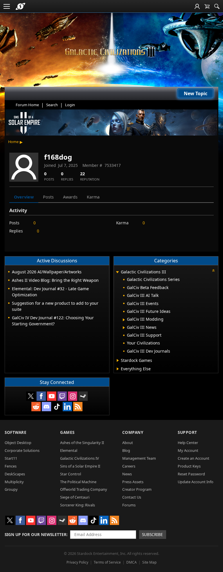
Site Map (149, 562)
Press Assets (132, 481)
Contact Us (131, 497)
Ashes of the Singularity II (82, 442)
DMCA (131, 562)
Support (187, 432)
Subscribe (152, 534)
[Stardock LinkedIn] (67, 406)
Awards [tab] (70, 197)
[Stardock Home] (20, 6)
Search (52, 104)
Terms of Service (107, 562)
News (127, 474)
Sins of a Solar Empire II (80, 466)
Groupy (11, 489)
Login (70, 104)
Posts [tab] (48, 197)
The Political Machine (78, 481)
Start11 (11, 458)
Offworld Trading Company (83, 489)
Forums (129, 505)
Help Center (188, 442)
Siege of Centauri (74, 497)
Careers (128, 466)
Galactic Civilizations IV (79, 458)
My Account (188, 450)
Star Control (70, 474)
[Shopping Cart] (207, 6)
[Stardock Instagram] (72, 396)
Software (15, 432)
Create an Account (193, 458)
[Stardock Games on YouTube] (51, 396)
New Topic (195, 93)
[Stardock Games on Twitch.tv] (62, 396)
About (127, 442)
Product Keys (189, 466)
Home (13, 141)
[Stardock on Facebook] (41, 396)
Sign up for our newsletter (35, 534)
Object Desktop (18, 442)
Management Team (139, 458)
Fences (11, 466)
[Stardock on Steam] (83, 396)
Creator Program (137, 489)
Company (132, 432)
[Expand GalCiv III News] (124, 327)
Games (67, 432)
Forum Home (27, 104)
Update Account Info (195, 481)
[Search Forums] (217, 6)
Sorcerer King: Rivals (77, 505)
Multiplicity (14, 481)
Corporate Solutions (22, 450)
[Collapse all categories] (213, 270)
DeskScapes (15, 474)
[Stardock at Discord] (46, 406)
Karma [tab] (93, 197)
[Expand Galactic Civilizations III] (117, 272)
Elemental (68, 450)
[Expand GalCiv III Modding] (124, 319)
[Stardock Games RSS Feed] (78, 406)
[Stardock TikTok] (57, 406)
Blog (126, 450)
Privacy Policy (77, 562)
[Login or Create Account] (197, 6)
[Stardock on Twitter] (31, 396)
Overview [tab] (24, 197)
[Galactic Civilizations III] (111, 52)
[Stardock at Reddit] (36, 406)
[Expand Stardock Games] (118, 360)
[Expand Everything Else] (118, 368)
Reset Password (191, 474)
